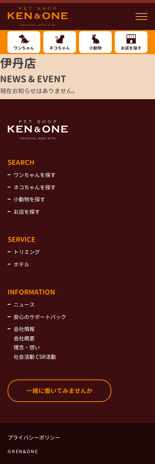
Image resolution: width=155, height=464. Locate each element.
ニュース (24, 304)
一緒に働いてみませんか (59, 391)
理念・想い (27, 347)
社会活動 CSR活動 (35, 356)
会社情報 (24, 329)
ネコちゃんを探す (35, 187)
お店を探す (27, 211)
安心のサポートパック (40, 316)
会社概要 (24, 338)
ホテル (21, 264)
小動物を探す (29, 199)
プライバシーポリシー (34, 437)
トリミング (27, 251)
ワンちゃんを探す (35, 174)
